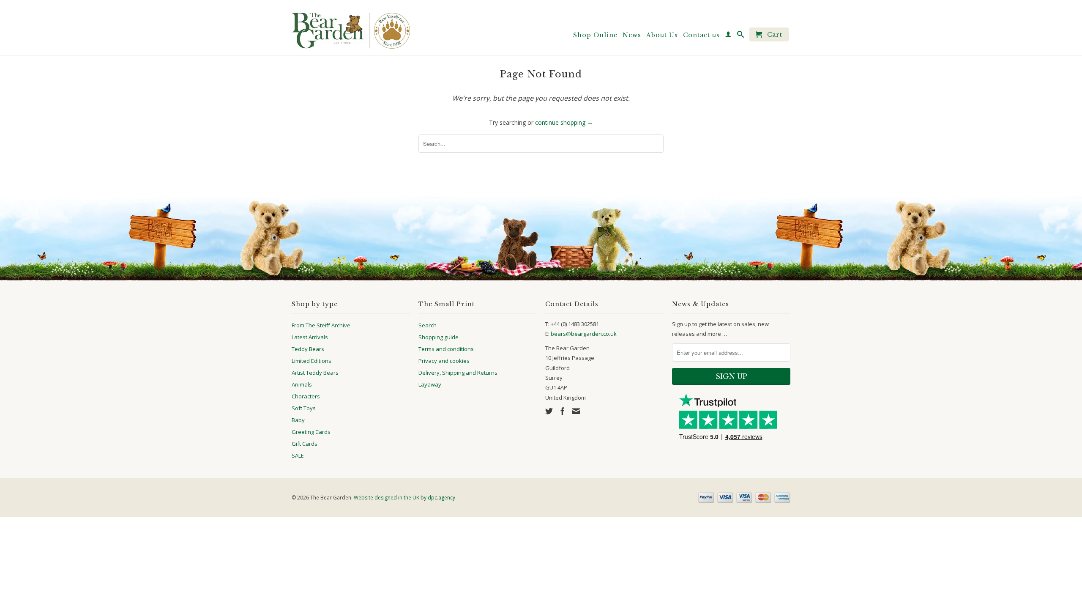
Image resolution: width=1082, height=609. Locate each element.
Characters (306, 396)
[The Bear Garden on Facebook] (562, 411)
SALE (298, 455)
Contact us (701, 35)
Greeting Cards (311, 432)
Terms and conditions (446, 349)
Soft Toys (304, 408)
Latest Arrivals (310, 337)
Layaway (429, 384)
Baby (298, 420)
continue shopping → (564, 122)
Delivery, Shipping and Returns (457, 372)
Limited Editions (311, 361)
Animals (302, 384)
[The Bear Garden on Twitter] (549, 411)
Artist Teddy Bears (315, 372)
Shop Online (595, 35)
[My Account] (728, 36)
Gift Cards (304, 443)
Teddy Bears (308, 349)
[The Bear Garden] (351, 27)
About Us (662, 35)
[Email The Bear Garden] (576, 411)
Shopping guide (438, 337)
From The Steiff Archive (321, 325)
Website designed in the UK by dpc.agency (404, 497)
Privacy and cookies (444, 361)
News (632, 35)
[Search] (740, 36)
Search (427, 325)
